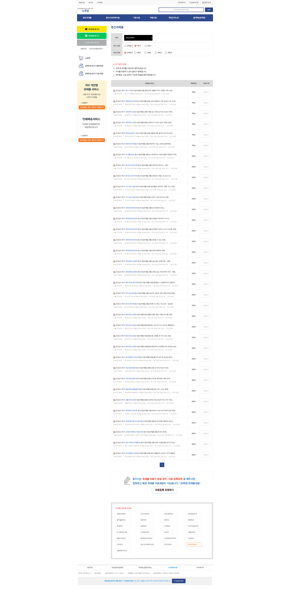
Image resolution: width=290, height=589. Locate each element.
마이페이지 (181, 3)
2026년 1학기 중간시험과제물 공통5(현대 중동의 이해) (140, 251)
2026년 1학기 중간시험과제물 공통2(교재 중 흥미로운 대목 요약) (143, 379)
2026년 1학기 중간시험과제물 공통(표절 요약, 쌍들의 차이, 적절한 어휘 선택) (144, 91)
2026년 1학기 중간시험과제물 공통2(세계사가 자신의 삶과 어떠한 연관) (144, 123)
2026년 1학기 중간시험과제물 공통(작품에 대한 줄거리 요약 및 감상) (144, 133)
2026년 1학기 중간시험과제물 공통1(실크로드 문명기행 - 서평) (143, 261)
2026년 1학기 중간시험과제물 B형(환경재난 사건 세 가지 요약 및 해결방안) (145, 325)
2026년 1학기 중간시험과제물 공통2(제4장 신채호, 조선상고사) (143, 176)
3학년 (160, 53)
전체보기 (130, 46)
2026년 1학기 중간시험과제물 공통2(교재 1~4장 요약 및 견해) (142, 197)
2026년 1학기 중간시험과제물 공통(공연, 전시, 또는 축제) (142, 389)
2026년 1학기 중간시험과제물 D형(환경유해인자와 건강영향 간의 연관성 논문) (146, 347)
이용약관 (90, 568)
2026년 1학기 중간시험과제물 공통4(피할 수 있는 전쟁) (141, 240)
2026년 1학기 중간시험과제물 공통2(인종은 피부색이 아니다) (142, 219)
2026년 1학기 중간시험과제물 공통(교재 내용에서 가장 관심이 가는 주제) (146, 101)
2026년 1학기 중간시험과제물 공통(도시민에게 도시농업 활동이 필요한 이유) (146, 155)
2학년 (149, 53)
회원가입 (82, 3)
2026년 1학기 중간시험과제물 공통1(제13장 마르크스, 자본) (142, 165)
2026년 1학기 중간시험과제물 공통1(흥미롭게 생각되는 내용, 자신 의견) (145, 187)
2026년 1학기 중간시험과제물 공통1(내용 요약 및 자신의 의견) (142, 368)
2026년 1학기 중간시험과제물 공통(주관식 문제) (141, 432)
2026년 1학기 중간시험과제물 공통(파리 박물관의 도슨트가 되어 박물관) (145, 453)
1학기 (139, 46)
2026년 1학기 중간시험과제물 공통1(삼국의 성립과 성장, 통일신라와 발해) (145, 293)
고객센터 (100, 3)
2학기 (149, 46)
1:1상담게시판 (193, 3)
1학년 (139, 53)
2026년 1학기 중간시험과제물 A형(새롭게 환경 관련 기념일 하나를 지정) (144, 315)
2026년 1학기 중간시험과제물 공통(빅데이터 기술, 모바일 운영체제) (143, 144)
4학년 (170, 53)
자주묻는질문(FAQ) (145, 568)
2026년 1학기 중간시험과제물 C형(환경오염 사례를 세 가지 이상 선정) (143, 336)
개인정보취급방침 (117, 568)
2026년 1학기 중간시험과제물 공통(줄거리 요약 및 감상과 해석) (144, 357)
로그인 (91, 3)
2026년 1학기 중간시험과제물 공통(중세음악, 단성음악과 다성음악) (145, 283)
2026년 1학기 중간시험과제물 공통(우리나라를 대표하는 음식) (144, 421)
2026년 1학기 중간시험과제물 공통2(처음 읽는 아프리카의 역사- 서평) (145, 272)
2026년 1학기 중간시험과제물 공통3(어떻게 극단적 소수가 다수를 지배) (146, 229)
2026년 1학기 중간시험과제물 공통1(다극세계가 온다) (140, 208)
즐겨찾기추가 (206, 3)
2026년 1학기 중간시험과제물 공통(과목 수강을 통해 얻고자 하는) (145, 443)
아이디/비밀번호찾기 (96, 49)
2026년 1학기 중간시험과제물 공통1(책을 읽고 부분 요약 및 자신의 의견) (144, 112)
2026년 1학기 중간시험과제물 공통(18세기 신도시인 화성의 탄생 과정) (145, 411)
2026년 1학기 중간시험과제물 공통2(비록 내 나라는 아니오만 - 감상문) (144, 304)
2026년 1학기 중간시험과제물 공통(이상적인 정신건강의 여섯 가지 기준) (144, 400)
